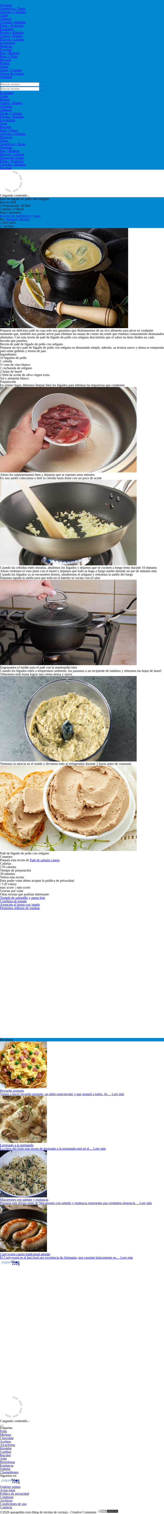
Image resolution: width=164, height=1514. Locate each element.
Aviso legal (7, 1490)
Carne (4, 15)
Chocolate (7, 1438)
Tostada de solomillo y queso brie (22, 898)
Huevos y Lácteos (12, 39)
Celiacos (6, 19)
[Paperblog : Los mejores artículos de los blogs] (10, 1265)
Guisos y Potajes (11, 36)
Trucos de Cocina (12, 73)
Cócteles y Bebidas (13, 22)
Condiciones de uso (13, 1504)
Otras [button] (3, 123)
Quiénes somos (10, 1487)
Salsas (4, 66)
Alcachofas (7, 1445)
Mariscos (6, 46)
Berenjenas (7, 1462)
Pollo (3, 1431)
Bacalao (5, 1455)
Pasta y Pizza (9, 56)
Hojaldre (6, 1448)
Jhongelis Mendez (18, 219)
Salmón (5, 1469)
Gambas (5, 1452)
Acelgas (5, 1441)
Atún (3, 1458)
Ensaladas (6, 29)
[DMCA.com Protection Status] (108, 1512)
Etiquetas (6, 1428)
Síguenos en (8, 1475)
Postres (5, 63)
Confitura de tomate (13, 901)
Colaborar (6, 1497)
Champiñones (9, 1472)
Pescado (5, 60)
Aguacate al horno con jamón (20, 904)
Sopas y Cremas (11, 70)
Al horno (6, 5)
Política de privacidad (14, 1493)
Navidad (6, 49)
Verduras (6, 77)
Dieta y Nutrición (11, 25)
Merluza (5, 1434)
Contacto (6, 1507)
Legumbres (7, 42)
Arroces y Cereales (13, 12)
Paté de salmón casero (45, 860)
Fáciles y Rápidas (12, 32)
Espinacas (6, 1465)
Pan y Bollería (9, 53)
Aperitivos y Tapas (12, 8)
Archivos (6, 1500)
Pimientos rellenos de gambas (20, 908)
